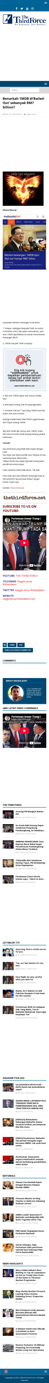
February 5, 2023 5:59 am (27, 1093)
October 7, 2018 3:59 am (26, 999)
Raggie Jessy (31, 114)
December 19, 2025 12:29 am (28, 1223)
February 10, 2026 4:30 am (27, 868)
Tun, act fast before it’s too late (29, 964)
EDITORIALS (9, 1175)
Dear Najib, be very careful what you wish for (29, 978)
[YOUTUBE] (27, 8)
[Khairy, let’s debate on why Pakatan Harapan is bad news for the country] (8, 994)
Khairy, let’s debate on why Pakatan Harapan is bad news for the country (30, 993)
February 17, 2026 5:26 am (27, 834)
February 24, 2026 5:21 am (27, 817)
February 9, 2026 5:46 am (27, 882)
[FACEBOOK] (16, 8)
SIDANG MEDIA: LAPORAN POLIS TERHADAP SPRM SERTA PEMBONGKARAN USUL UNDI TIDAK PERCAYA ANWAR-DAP (31, 1104)
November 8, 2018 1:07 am (27, 955)
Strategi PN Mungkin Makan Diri (29, 812)
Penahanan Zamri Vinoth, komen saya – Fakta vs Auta (29, 877)
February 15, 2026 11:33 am (27, 1353)
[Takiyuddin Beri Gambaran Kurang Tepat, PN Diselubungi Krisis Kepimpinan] (8, 863)
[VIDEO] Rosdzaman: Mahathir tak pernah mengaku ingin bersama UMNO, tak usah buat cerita (31, 1142)
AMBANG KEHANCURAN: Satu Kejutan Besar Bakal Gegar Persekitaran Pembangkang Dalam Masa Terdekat (30, 845)
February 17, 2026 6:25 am (27, 1337)
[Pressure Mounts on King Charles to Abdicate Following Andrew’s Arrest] (8, 1201)
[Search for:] (24, 90)
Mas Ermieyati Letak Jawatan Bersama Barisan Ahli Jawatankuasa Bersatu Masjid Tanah (30, 1314)
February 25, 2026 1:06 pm (27, 1283)
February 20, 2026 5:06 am (27, 1321)
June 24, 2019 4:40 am (25, 1130)
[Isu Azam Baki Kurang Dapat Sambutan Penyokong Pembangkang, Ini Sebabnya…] (8, 828)
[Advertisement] (24, 53)
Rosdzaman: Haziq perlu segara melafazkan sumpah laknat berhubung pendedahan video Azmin (31, 1161)
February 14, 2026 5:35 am (27, 852)
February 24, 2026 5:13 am (27, 1207)
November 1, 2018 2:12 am (27, 969)
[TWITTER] (21, 8)
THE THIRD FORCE (27, 575)
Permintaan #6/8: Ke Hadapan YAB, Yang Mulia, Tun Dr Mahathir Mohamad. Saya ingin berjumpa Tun (31, 1011)
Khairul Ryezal (17, 488)
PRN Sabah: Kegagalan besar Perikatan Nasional (30, 1232)
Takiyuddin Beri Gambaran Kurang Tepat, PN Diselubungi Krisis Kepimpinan (30, 863)
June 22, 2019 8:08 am (25, 1149)
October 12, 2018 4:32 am (27, 983)
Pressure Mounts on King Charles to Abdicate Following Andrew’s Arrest (30, 1201)
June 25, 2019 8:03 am (25, 1111)
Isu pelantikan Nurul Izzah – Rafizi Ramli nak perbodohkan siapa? (30, 1087)
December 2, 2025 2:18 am (27, 1237)
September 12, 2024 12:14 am (28, 1255)
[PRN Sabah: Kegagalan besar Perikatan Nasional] (8, 1234)
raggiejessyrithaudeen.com (19, 598)
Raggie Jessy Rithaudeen (17, 583)
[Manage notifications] (6, 1371)
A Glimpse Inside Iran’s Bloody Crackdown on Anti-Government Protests (30, 1331)
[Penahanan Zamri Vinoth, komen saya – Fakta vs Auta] (8, 879)
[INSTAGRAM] (32, 8)
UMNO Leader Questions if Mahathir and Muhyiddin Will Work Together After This (30, 1217)
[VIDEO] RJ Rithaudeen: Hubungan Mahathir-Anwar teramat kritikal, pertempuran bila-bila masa (31, 1123)
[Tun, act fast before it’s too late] (8, 966)
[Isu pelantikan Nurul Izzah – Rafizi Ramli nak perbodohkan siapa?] (8, 1087)
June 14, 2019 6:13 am (25, 1167)
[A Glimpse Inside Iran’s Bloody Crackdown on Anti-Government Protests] (8, 1332)
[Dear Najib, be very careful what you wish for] (8, 980)
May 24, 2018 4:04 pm (13, 114)
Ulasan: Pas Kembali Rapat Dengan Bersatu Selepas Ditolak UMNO (29, 1184)
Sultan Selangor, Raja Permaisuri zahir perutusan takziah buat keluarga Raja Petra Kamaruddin (29, 1248)
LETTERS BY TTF (11, 942)
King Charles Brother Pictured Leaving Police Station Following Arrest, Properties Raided (30, 1295)
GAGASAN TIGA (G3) (13, 1078)
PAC (21, 645)
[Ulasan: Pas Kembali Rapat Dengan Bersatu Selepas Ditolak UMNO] (8, 1185)
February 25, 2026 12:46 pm (27, 1190)
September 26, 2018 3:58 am (28, 1018)
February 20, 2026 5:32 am (27, 1302)
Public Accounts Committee (18, 650)
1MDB (12, 645)
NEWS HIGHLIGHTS (13, 1263)
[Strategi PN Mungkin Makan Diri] (8, 814)
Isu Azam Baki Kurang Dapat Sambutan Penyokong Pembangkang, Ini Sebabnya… (30, 828)
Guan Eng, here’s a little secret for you (31, 950)
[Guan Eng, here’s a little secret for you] (8, 952)
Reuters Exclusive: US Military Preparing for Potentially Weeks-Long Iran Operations (30, 1347)
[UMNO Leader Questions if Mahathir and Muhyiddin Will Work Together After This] (8, 1218)
